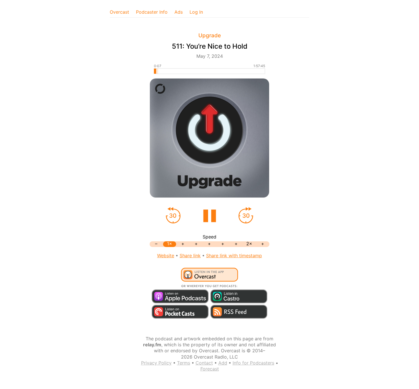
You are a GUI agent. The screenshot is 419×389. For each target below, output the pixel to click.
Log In (196, 12)
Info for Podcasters (253, 363)
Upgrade (209, 35)
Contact (204, 363)
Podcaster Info (152, 12)
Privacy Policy (156, 363)
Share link (190, 255)
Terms (183, 363)
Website (165, 255)
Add (222, 363)
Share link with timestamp (234, 255)
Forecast (209, 369)
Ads (178, 12)
